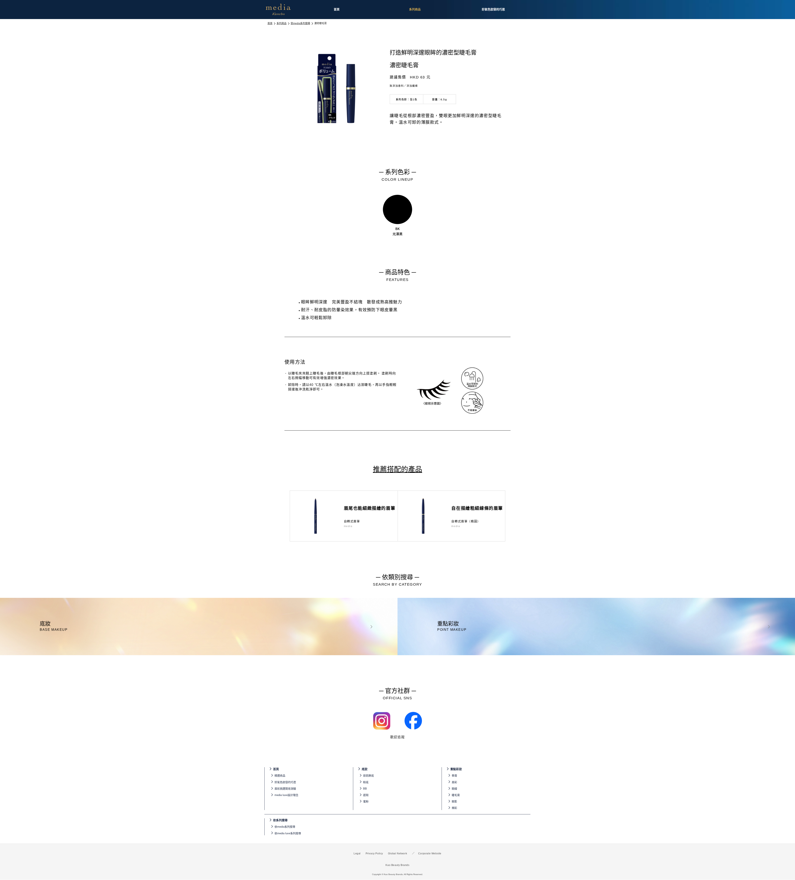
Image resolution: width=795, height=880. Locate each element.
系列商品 (282, 23)
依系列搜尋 (280, 820)
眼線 (454, 788)
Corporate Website (429, 853)
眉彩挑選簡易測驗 (285, 788)
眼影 (454, 801)
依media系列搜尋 (300, 23)
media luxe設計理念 (286, 795)
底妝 (364, 769)
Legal (357, 853)
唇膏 (454, 775)
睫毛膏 (456, 795)
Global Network (397, 853)
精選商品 (280, 775)
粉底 (366, 782)
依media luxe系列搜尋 (288, 833)
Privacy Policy (374, 853)
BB (365, 788)
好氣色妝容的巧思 (285, 782)
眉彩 (454, 782)
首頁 (269, 23)
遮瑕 (366, 795)
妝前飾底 (368, 775)
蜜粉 (366, 801)
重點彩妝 (456, 769)
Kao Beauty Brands (397, 865)
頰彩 (454, 807)
